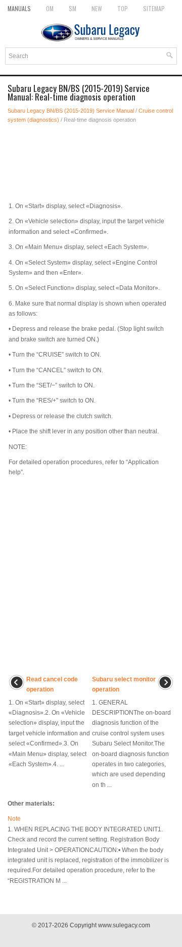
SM (72, 8)
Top (122, 8)
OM (50, 8)
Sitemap (154, 8)
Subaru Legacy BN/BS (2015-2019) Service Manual (71, 111)
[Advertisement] (91, 159)
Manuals (19, 8)
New (97, 8)
